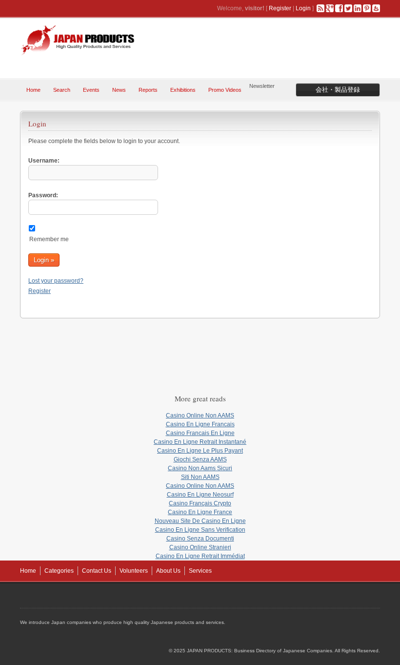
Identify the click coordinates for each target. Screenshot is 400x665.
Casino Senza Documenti (200, 538)
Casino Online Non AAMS (200, 415)
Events (91, 90)
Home (33, 90)
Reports (148, 90)
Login (303, 8)
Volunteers (134, 570)
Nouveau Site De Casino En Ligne (200, 521)
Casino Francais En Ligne (200, 433)
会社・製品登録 (338, 89)
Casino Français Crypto (200, 503)
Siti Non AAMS (200, 477)
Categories (59, 570)
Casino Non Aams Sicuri (200, 468)
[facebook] (339, 8)
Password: (43, 195)
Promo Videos (224, 90)
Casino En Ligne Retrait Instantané (200, 441)
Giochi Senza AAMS (200, 459)
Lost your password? (55, 280)
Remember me (49, 239)
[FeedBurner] (376, 8)
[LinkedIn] (357, 8)
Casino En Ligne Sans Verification (200, 529)
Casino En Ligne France (200, 512)
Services (200, 570)
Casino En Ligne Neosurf (200, 494)
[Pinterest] (367, 8)
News (119, 90)
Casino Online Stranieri (200, 547)
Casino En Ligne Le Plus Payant (200, 450)
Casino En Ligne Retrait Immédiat (200, 556)
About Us (168, 570)
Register (280, 8)
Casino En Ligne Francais (200, 424)
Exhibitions (183, 90)
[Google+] (330, 8)
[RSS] (320, 8)
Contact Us (96, 570)
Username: (44, 160)
